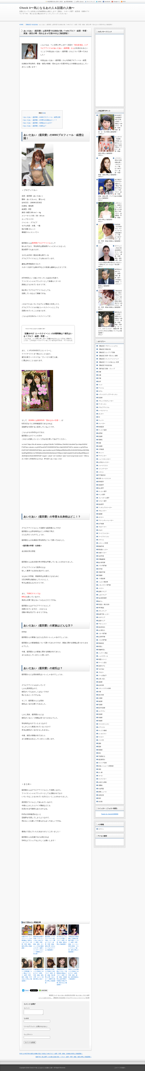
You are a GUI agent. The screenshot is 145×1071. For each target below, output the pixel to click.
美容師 (100, 397)
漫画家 (100, 682)
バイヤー (101, 588)
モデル (100, 391)
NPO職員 (101, 607)
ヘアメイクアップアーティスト (108, 394)
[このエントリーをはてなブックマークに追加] (23, 990)
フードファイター (103, 533)
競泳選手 (101, 504)
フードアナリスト (103, 536)
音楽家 (100, 714)
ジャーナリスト (103, 465)
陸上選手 (101, 488)
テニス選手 (101, 494)
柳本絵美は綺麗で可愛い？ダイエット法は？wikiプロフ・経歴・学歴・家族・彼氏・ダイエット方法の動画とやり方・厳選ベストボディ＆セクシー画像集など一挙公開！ (38, 945)
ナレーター (101, 423)
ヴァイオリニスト (103, 724)
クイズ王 (101, 740)
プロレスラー (102, 511)
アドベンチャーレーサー (105, 520)
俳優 (99, 372)
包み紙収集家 (102, 598)
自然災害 (101, 795)
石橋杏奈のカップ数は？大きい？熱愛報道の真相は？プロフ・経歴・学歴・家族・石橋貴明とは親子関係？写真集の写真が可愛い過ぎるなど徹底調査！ (62, 977)
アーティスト (102, 404)
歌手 (99, 381)
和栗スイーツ (102, 659)
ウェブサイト (28, 1034)
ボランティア (102, 611)
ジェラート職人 (103, 653)
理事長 (100, 439)
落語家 (100, 701)
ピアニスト (101, 727)
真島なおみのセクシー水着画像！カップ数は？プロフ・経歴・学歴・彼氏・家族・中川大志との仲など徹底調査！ (27, 975)
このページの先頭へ (120, 1067)
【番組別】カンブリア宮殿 (106, 352)
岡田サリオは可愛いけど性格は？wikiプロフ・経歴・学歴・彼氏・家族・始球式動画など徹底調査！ (73, 974)
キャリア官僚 (102, 763)
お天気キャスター (103, 462)
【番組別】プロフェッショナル (108, 346)
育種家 (100, 575)
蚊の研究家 (101, 562)
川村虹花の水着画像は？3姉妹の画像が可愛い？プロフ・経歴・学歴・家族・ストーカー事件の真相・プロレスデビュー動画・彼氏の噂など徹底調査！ (73, 944)
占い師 (100, 772)
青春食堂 (101, 643)
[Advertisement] (39, 92)
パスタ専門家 (102, 640)
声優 (99, 378)
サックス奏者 (102, 730)
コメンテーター (103, 469)
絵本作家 (101, 685)
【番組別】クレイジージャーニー (108, 359)
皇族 (99, 443)
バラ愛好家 (101, 578)
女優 (99, 375)
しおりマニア (102, 595)
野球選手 (101, 481)
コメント (27, 1008)
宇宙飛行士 (101, 756)
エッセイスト (102, 733)
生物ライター (102, 553)
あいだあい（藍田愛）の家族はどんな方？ (37, 123)
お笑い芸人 (101, 679)
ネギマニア (101, 617)
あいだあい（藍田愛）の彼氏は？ (34, 126)
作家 (99, 691)
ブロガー (101, 672)
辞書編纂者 (101, 559)
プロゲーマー (102, 527)
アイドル (101, 388)
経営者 (100, 433)
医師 (99, 746)
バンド (100, 384)
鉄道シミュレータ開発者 (105, 766)
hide (44, 113)
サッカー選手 (102, 491)
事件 (99, 798)
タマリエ (101, 540)
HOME (21, 24)
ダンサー (101, 414)
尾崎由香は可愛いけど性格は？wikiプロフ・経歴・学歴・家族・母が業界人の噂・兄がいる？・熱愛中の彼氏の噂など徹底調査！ (50, 976)
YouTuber (101, 669)
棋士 (99, 753)
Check (27, 990)
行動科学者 (101, 572)
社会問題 (101, 788)
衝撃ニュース (102, 792)
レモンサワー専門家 (104, 585)
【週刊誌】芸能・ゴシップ (106, 368)
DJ (99, 417)
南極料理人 (101, 649)
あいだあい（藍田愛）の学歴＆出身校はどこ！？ (40, 120)
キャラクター (102, 779)
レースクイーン (80, 998)
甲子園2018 (101, 475)
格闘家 (100, 514)
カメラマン (101, 711)
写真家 (100, 704)
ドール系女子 (102, 675)
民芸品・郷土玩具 (103, 604)
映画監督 (101, 427)
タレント (101, 452)
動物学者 (101, 546)
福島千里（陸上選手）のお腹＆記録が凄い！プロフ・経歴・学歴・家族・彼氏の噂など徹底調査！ (64, 1057)
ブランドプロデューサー (105, 401)
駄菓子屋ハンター (103, 614)
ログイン (101, 829)
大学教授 (101, 449)
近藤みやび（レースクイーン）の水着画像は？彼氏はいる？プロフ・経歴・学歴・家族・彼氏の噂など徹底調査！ (27, 942)
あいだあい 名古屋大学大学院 (66, 995)
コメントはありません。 (45, 998)
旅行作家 (101, 695)
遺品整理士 (101, 759)
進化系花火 (101, 627)
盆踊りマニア (102, 591)
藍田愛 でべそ (53, 995)
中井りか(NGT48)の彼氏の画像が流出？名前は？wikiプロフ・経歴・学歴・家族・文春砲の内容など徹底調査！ (51, 1053)
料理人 (100, 646)
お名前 (26, 1018)
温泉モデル (101, 666)
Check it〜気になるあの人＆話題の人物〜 (47, 7)
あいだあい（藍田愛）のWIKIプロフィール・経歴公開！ (42, 117)
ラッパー (101, 420)
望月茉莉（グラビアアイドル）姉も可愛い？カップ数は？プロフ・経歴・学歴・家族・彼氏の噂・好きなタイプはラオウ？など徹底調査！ (50, 943)
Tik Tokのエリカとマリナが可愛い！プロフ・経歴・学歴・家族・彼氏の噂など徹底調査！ (62, 940)
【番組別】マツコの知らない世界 (108, 362)
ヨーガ (100, 776)
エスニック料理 (103, 543)
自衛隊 (100, 446)
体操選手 (101, 485)
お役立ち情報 (102, 782)
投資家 (100, 436)
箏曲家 (100, 721)
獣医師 (100, 750)
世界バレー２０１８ (104, 478)
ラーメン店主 (102, 662)
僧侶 (99, 769)
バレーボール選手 (103, 498)
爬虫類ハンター (103, 549)
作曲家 (100, 717)
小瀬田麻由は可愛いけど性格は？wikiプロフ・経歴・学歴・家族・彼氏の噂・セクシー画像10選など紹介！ (38, 974)
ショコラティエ (103, 656)
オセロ (100, 530)
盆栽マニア (101, 620)
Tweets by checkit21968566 (109, 814)
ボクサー (101, 517)
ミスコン (101, 472)
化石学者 (101, 556)
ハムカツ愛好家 (103, 582)
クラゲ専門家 (102, 565)
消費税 (100, 785)
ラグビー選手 (102, 501)
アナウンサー (102, 456)
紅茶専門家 (101, 637)
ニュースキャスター (104, 459)
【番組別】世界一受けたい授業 (108, 355)
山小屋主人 (101, 630)
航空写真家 (101, 708)
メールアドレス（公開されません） (36, 1026)
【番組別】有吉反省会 (31, 24)
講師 (99, 743)
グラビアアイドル (71, 998)
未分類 (87, 998)
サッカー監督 (102, 430)
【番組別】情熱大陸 (104, 349)
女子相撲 (101, 523)
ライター (101, 737)
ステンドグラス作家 (104, 688)
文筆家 (100, 698)
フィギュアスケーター (105, 507)
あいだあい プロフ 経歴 (82, 995)
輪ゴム (100, 601)
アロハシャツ (102, 624)
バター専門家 (102, 633)
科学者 (100, 569)
